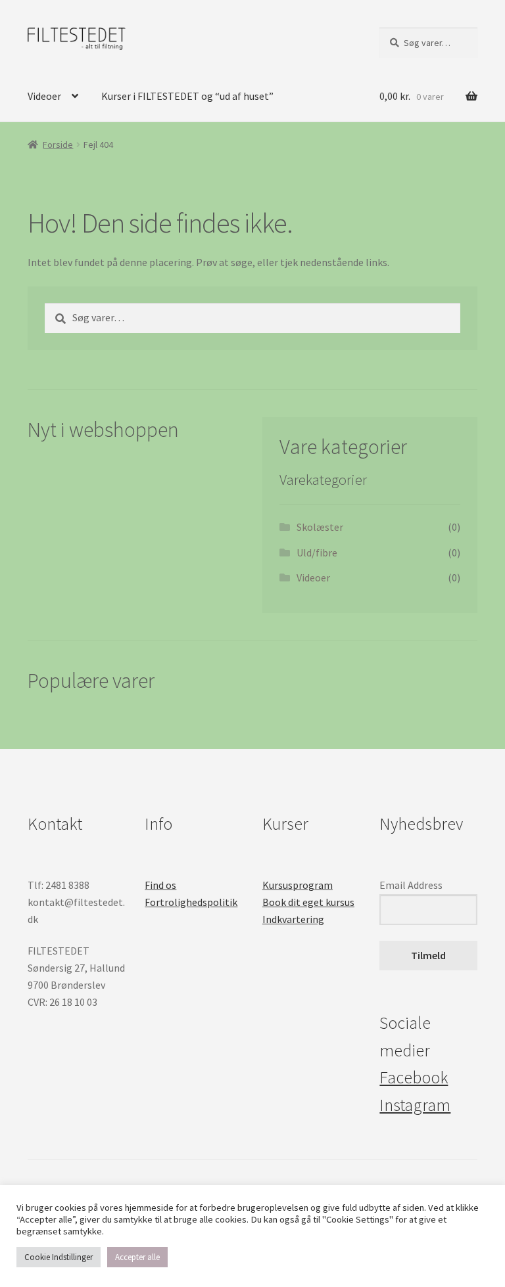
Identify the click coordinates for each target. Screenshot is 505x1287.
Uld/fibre (317, 552)
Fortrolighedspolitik (191, 902)
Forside (58, 144)
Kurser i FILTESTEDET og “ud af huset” (187, 95)
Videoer (44, 95)
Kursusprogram (297, 885)
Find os (160, 885)
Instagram (414, 1105)
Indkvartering (293, 919)
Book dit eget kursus (308, 902)
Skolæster (320, 526)
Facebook (413, 1077)
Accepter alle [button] (137, 1257)
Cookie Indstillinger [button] (58, 1257)
